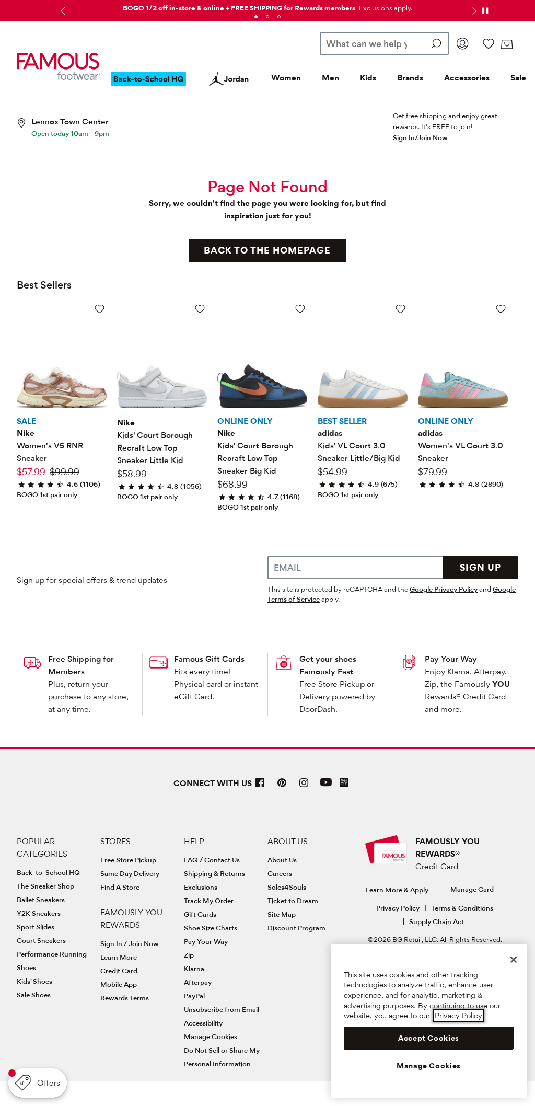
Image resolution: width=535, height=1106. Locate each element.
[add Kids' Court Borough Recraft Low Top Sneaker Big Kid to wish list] (300, 309)
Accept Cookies (428, 1038)
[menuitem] (148, 87)
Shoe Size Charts (210, 928)
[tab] (256, 16)
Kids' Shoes (34, 981)
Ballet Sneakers (41, 899)
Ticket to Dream (293, 900)
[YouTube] (326, 787)
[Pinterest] (282, 787)
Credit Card (118, 970)
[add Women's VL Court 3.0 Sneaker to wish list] (501, 309)
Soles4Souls (287, 887)
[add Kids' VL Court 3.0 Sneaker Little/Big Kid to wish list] (400, 309)
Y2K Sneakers (39, 913)
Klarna (194, 968)
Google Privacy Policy (444, 589)
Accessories (467, 78)
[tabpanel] (267, 6)
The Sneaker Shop (45, 886)
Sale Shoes (34, 994)
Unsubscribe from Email (221, 1009)
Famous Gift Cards (209, 659)
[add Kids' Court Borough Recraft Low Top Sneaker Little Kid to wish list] (200, 309)
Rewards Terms (124, 998)
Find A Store (119, 887)
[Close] (513, 959)
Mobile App (118, 984)
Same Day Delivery (129, 873)
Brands (410, 78)
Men (330, 78)
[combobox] (384, 43)
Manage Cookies (210, 1036)
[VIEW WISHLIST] (488, 43)
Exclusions (200, 887)
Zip (189, 955)
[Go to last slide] (61, 11)
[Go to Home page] (58, 66)
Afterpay (198, 982)
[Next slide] (473, 11)
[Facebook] (260, 787)
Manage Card (472, 889)
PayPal (194, 996)
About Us (282, 860)
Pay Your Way (451, 659)
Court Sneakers (41, 940)
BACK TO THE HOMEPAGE (267, 250)
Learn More (118, 957)
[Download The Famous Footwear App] (344, 783)
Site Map (282, 914)
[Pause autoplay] (485, 11)
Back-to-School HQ (48, 872)
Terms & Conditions (462, 908)
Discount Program (296, 928)
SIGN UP (480, 567)
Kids (368, 78)
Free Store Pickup (128, 860)
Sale (518, 78)
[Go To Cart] (506, 44)
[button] (384, 8)
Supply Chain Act (436, 921)
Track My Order (209, 900)
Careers (280, 873)
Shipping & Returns (214, 873)
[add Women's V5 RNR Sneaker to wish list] (99, 309)
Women (286, 78)
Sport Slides (35, 927)
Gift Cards (200, 914)
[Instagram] (304, 787)
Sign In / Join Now (129, 943)
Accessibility (203, 1023)
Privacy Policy (398, 908)
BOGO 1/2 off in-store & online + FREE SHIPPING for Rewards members (239, 8)
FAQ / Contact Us (212, 860)
